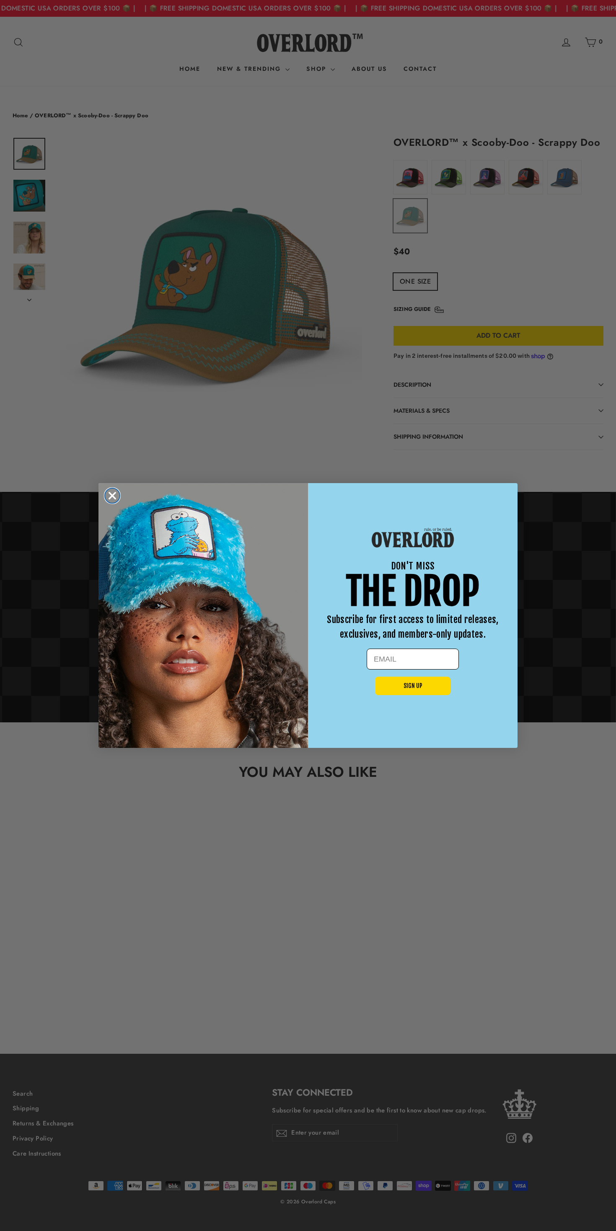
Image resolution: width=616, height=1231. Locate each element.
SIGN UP (413, 685)
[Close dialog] (112, 495)
